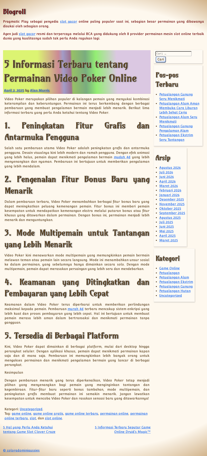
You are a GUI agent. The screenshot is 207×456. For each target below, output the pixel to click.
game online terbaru (81, 414)
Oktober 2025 (170, 208)
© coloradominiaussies (21, 450)
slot (33, 418)
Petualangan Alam (174, 277)
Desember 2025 (171, 199)
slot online (53, 418)
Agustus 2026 (170, 168)
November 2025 (172, 204)
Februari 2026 (170, 190)
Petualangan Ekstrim (176, 282)
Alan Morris (39, 90)
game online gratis (48, 414)
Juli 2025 (166, 222)
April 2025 (167, 236)
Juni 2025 (166, 227)
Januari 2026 (169, 195)
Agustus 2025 (170, 218)
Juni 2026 (166, 177)
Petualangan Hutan (175, 291)
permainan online (114, 414)
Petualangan (169, 273)
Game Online (169, 268)
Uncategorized (31, 409)
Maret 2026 (168, 186)
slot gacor (68, 21)
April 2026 (167, 181)
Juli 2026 (166, 172)
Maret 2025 (168, 240)
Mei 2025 (166, 231)
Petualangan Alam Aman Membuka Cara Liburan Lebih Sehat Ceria (179, 108)
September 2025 (172, 213)
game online (21, 414)
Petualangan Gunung (176, 286)
